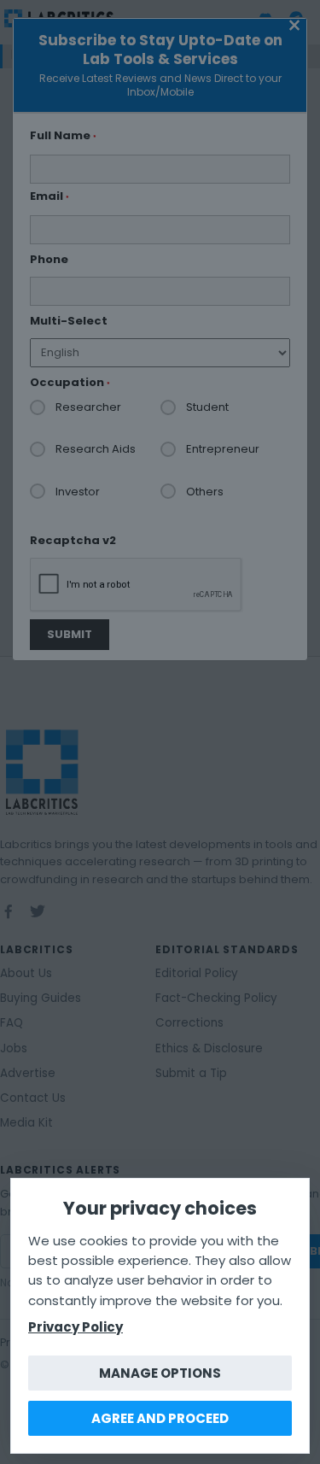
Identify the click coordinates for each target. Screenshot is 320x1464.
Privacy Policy (75, 1327)
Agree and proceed (160, 1418)
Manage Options (160, 1373)
